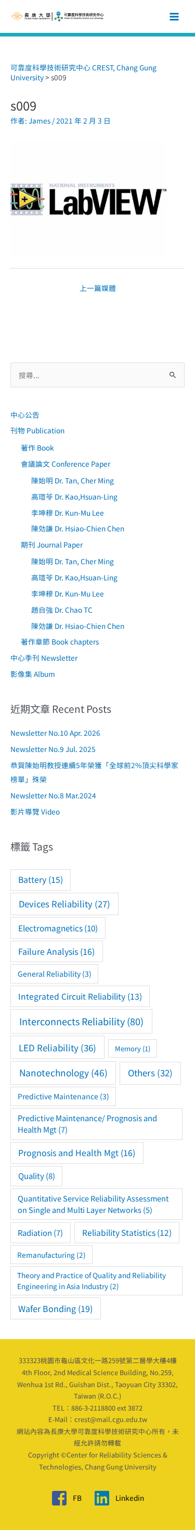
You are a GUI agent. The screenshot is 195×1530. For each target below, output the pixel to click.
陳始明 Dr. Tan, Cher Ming (72, 480)
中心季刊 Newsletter (43, 657)
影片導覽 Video (35, 811)
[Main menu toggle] (174, 16)
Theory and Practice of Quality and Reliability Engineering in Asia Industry (91, 1280)
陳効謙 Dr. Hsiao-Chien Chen (77, 528)
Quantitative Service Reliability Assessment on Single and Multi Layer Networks (93, 1204)
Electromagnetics (58, 927)
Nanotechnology (63, 1072)
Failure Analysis (56, 951)
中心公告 (25, 414)
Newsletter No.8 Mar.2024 (53, 795)
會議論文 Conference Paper (65, 463)
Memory (132, 1048)
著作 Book (37, 447)
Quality (36, 1175)
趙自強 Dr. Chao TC (62, 609)
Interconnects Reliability (81, 1021)
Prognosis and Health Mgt (76, 1153)
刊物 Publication (37, 430)
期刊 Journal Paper (52, 544)
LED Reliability (57, 1047)
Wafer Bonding (55, 1308)
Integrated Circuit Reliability (80, 996)
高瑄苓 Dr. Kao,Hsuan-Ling (74, 496)
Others (150, 1072)
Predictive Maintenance (63, 1096)
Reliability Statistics (127, 1232)
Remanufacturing (51, 1254)
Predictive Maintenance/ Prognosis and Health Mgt (87, 1123)
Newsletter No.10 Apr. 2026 (55, 732)
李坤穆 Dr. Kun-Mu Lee (67, 512)
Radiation (40, 1232)
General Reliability (55, 973)
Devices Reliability (64, 903)
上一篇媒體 (98, 288)
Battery (40, 879)
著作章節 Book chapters (60, 641)
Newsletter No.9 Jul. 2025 (53, 749)
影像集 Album (32, 674)
